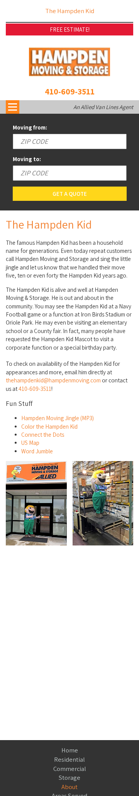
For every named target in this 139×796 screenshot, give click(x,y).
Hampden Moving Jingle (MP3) (57, 418)
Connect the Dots (42, 434)
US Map (30, 442)
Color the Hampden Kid (49, 426)
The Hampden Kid (69, 11)
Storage (69, 777)
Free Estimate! (70, 29)
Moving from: (30, 127)
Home (69, 750)
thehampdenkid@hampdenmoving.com (53, 380)
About (69, 787)
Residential (69, 759)
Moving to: (27, 159)
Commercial (69, 768)
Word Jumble (37, 451)
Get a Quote (70, 193)
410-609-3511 (70, 91)
